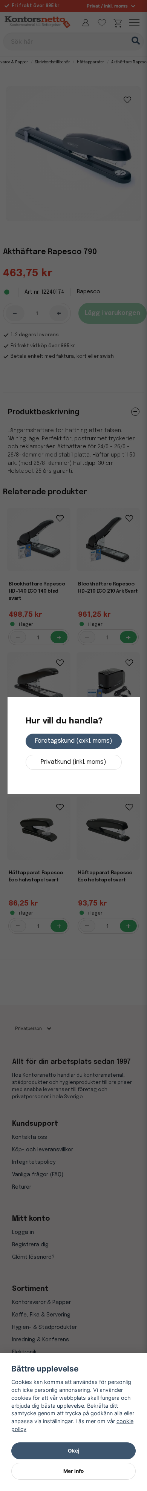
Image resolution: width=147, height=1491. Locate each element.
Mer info (73, 1471)
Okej (74, 1451)
